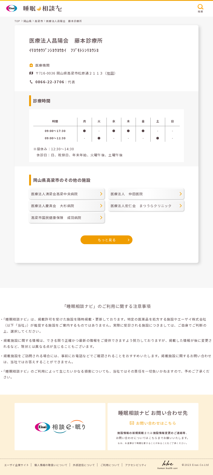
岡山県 (28, 21)
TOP (17, 21)
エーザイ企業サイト (16, 465)
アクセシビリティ (136, 465)
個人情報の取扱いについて (50, 465)
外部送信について (84, 465)
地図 (110, 73)
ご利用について (110, 465)
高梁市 (39, 21)
